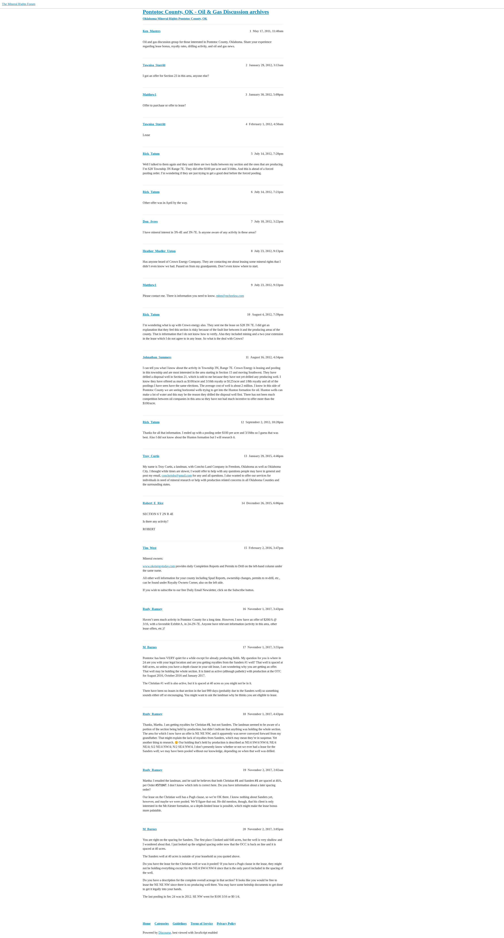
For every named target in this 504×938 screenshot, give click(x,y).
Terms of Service (202, 923)
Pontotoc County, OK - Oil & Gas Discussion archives (206, 12)
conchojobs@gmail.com (177, 475)
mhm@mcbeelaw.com (230, 295)
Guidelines (180, 923)
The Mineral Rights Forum (18, 4)
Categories (162, 923)
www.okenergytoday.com (159, 566)
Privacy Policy (226, 923)
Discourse (164, 932)
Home (147, 923)
